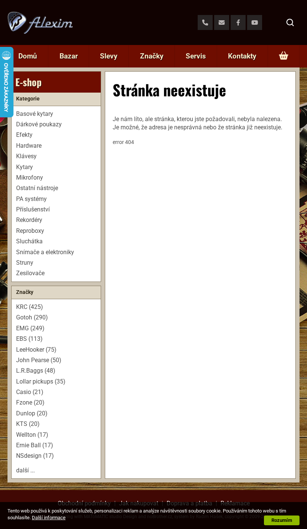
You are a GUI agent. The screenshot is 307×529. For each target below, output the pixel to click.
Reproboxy (30, 230)
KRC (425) (29, 306)
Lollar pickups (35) (41, 381)
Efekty (24, 134)
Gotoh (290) (32, 317)
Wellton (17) (32, 434)
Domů (27, 56)
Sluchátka (29, 241)
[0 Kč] (283, 56)
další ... (25, 470)
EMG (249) (30, 328)
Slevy (109, 56)
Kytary (24, 167)
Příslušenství (33, 209)
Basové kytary (34, 113)
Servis (196, 56)
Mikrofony (29, 177)
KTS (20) (28, 423)
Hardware (29, 145)
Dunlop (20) (32, 413)
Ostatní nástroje (37, 188)
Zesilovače (30, 273)
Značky (152, 56)
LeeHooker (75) (36, 349)
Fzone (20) (30, 402)
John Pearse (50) (38, 360)
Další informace (49, 517)
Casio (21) (29, 392)
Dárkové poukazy (39, 124)
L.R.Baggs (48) (35, 370)
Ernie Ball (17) (34, 445)
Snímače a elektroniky (45, 252)
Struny (24, 262)
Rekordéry (29, 219)
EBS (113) (29, 338)
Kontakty (242, 56)
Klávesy (26, 156)
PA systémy (31, 198)
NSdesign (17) (35, 455)
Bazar (69, 56)
